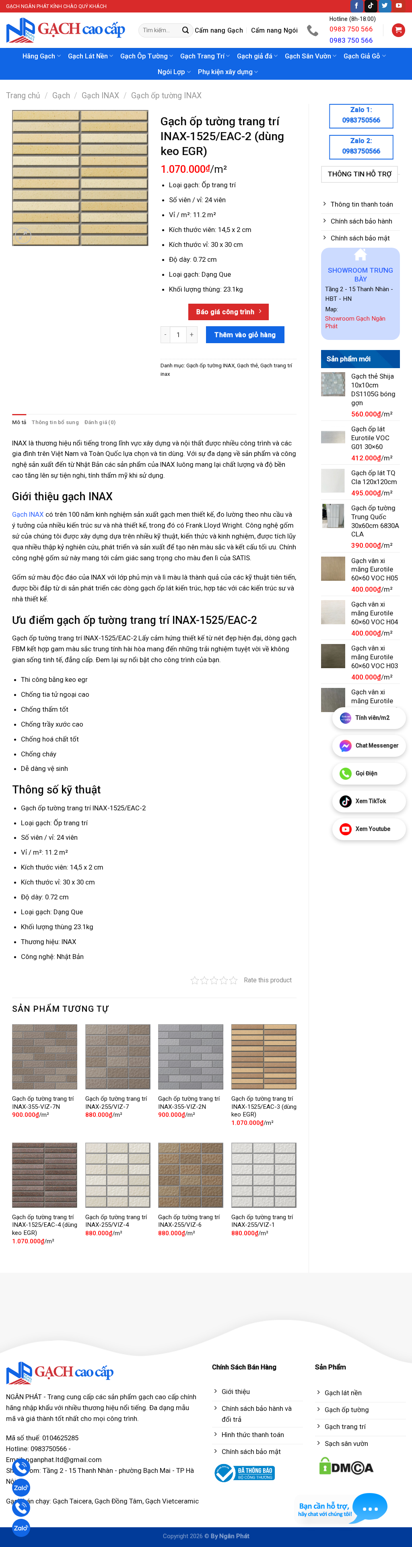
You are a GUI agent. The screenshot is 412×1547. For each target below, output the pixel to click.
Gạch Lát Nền (88, 56)
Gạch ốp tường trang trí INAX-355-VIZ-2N (189, 1102)
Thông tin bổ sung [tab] (55, 422)
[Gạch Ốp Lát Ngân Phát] (66, 30)
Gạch (61, 95)
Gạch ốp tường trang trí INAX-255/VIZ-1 (262, 1221)
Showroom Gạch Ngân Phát (355, 322)
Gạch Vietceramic (172, 1501)
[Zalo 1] (21, 1488)
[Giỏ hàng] (399, 30)
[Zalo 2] (21, 1528)
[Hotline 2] (21, 1508)
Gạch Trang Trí (202, 56)
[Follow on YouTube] (399, 6)
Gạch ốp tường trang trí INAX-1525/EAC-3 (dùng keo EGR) (264, 1106)
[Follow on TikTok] (371, 6)
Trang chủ (23, 95)
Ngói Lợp (171, 72)
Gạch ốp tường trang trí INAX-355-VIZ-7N (43, 1102)
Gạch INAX (100, 95)
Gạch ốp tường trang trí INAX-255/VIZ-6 (189, 1221)
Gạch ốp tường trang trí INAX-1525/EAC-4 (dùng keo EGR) (44, 1225)
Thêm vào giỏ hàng (245, 335)
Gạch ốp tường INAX (166, 95)
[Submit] (186, 30)
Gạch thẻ (247, 365)
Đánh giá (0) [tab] (99, 422)
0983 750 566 (351, 29)
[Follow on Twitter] (385, 6)
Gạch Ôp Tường (144, 56)
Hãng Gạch (39, 56)
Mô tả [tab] (19, 422)
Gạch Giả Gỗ (362, 56)
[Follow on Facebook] (356, 6)
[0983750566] (314, 30)
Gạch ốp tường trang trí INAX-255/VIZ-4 (116, 1221)
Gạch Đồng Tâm (118, 1501)
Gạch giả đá (254, 56)
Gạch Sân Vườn (308, 56)
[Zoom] (23, 236)
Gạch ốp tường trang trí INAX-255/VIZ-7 (116, 1102)
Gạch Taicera (72, 1501)
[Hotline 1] (21, 1467)
